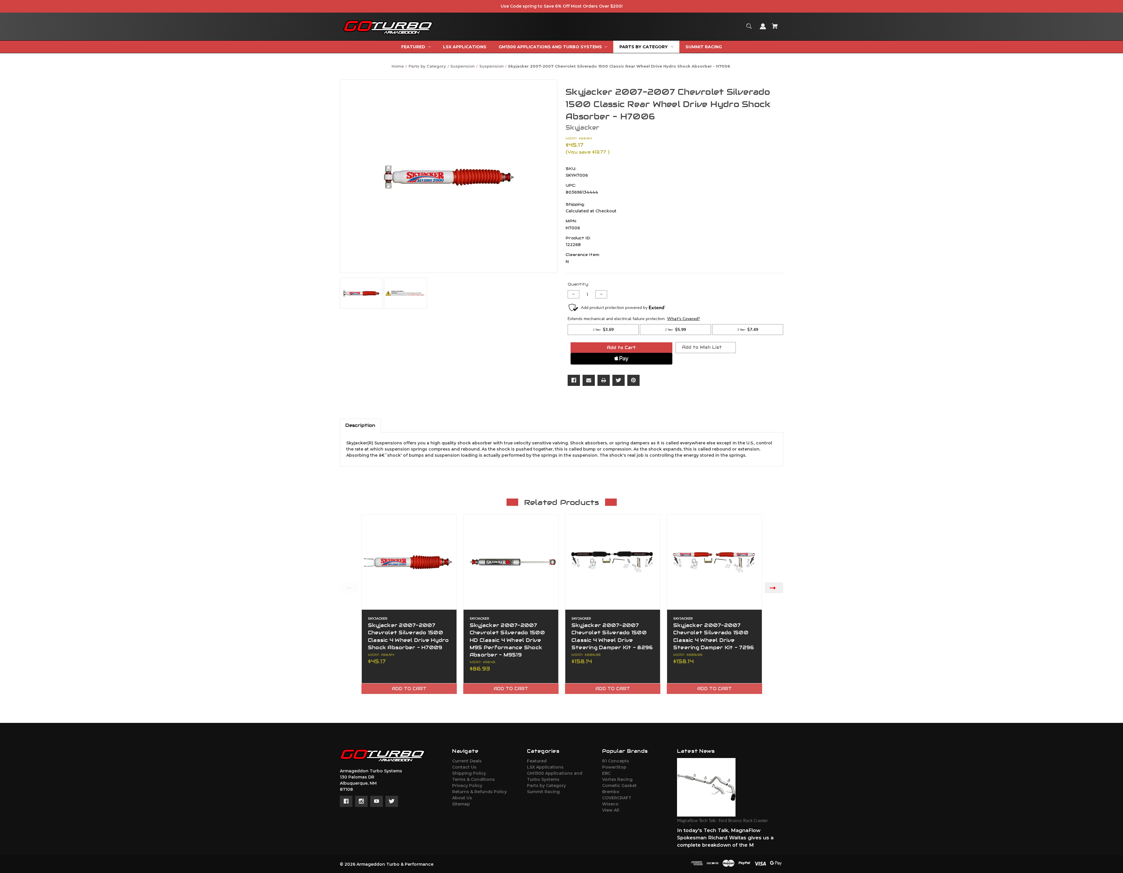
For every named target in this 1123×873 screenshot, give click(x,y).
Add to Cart (409, 688)
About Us (462, 797)
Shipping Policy (469, 773)
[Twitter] (618, 380)
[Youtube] (376, 801)
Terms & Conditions (473, 779)
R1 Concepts (615, 761)
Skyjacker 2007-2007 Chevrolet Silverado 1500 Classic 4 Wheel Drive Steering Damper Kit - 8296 (612, 636)
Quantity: (578, 284)
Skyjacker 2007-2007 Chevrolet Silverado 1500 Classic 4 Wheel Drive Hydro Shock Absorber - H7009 (408, 636)
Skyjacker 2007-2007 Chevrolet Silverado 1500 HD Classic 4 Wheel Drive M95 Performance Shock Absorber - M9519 (507, 640)
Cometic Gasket (619, 785)
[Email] (589, 380)
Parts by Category (546, 785)
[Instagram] (361, 801)
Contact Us (464, 767)
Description (360, 425)
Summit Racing (543, 791)
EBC (606, 773)
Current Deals (467, 761)
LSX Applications (545, 767)
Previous (349, 587)
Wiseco (610, 804)
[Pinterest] (633, 380)
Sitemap (461, 804)
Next (774, 587)
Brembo (610, 791)
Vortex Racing (617, 779)
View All (610, 810)
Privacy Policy (467, 785)
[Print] (604, 380)
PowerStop (614, 767)
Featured (537, 761)
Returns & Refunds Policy (479, 791)
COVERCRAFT (616, 797)
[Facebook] (574, 380)
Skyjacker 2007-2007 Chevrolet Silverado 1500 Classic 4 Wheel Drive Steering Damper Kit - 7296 (713, 636)
